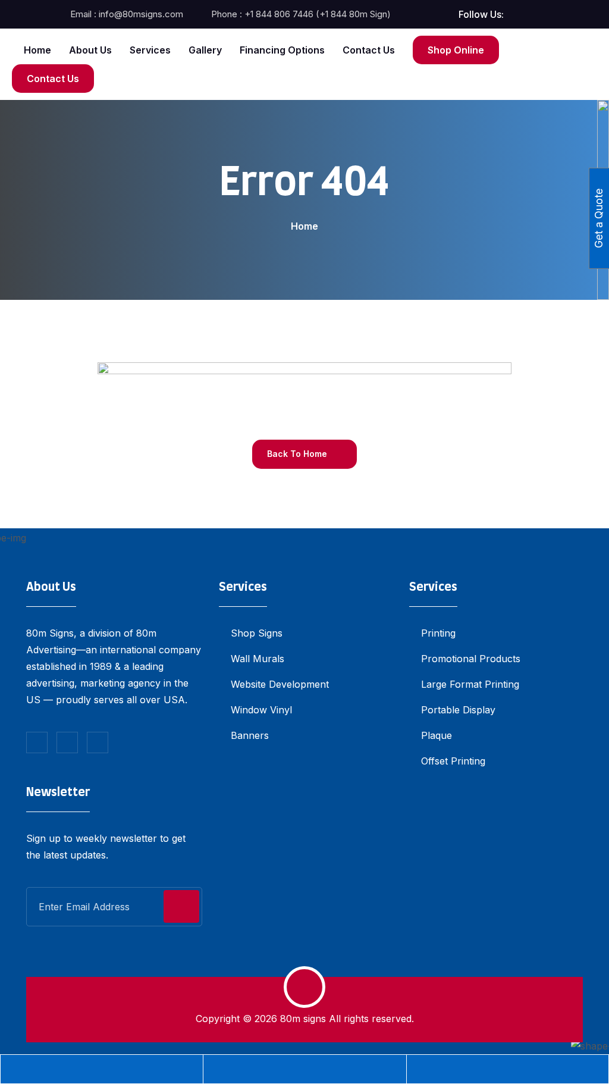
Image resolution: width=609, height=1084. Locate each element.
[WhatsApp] (507, 1069)
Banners (250, 735)
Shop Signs (256, 633)
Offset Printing (453, 761)
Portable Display (458, 710)
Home (37, 50)
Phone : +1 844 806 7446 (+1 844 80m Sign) (301, 14)
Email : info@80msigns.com (126, 14)
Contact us (369, 50)
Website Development (280, 684)
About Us (90, 50)
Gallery (205, 50)
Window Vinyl (261, 710)
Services (150, 50)
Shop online (456, 50)
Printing (438, 633)
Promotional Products (470, 659)
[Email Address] (304, 1069)
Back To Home (298, 454)
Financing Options (282, 50)
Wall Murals (257, 659)
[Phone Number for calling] (102, 1069)
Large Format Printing (470, 684)
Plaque (436, 735)
